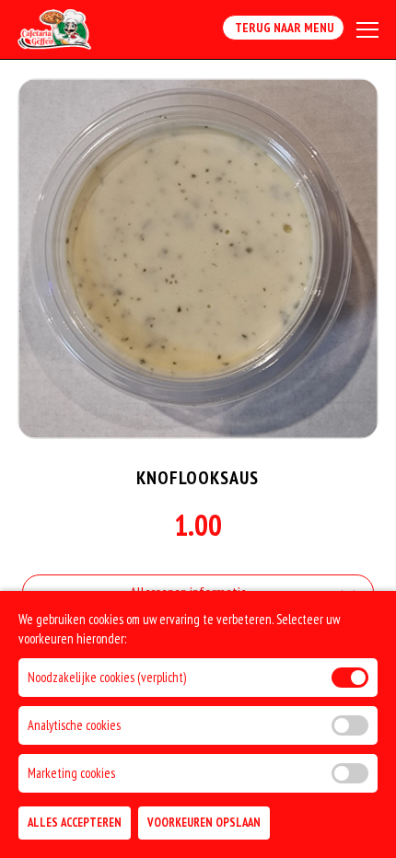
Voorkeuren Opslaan (204, 822)
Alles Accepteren (75, 822)
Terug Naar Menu (283, 27)
